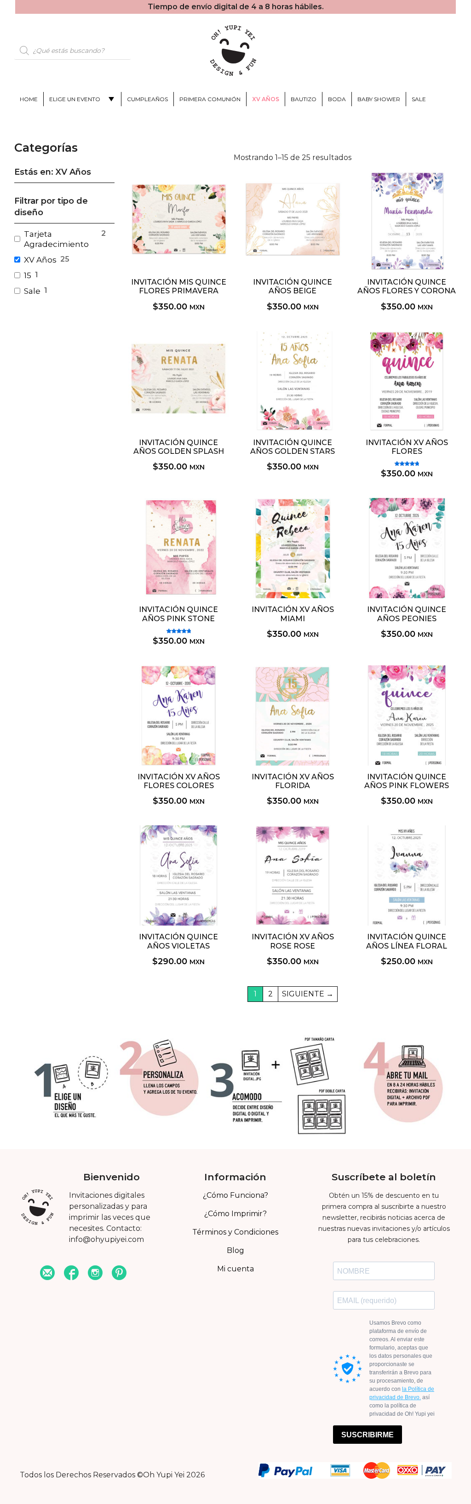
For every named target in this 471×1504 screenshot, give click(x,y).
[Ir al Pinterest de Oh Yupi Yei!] (119, 1274)
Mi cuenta (235, 1268)
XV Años (265, 99)
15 (27, 275)
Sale (419, 99)
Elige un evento (74, 99)
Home (29, 99)
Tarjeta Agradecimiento (56, 239)
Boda (337, 99)
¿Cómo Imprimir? (235, 1213)
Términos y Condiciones (235, 1232)
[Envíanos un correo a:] (47, 1274)
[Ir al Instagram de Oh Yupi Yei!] (95, 1274)
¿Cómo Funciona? (235, 1195)
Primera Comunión (210, 99)
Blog (235, 1250)
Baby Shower (378, 99)
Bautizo (303, 99)
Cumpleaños (147, 99)
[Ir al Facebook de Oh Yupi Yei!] (71, 1274)
